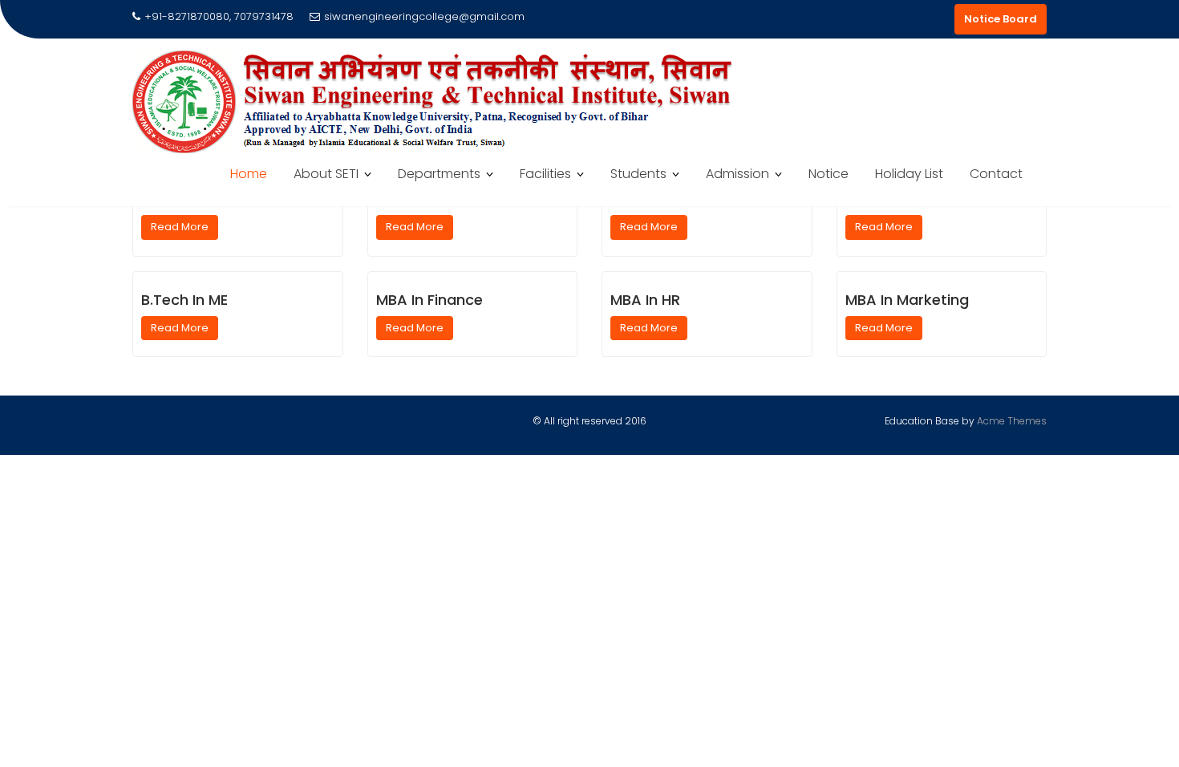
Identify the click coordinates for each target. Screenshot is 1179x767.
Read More (180, 226)
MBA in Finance (429, 300)
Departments (439, 173)
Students (638, 173)
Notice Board (1000, 18)
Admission (737, 173)
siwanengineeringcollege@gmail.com (424, 16)
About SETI (326, 173)
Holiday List (909, 173)
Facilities (545, 173)
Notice (828, 173)
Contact (996, 173)
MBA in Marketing (907, 300)
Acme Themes (1012, 421)
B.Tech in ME (184, 300)
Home (248, 173)
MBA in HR (645, 300)
